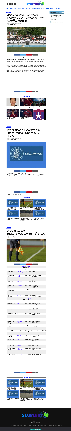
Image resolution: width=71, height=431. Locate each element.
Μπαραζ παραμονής (18, 194)
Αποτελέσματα (58, 8)
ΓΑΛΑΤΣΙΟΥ (19, 335)
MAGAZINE (42, 8)
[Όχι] (69, 428)
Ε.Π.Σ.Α (15, 8)
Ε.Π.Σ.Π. (19, 8)
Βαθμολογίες (52, 8)
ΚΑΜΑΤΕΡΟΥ (19, 291)
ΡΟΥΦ (18, 316)
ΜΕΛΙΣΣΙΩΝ (19, 295)
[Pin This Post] (29, 55)
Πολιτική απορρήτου (38, 429)
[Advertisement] (26, 83)
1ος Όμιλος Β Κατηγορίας (26, 266)
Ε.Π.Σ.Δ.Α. (23, 8)
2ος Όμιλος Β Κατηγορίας (26, 298)
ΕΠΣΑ (13, 194)
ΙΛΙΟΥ (18, 313)
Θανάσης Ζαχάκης (13, 24)
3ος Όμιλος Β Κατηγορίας (26, 327)
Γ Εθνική (11, 8)
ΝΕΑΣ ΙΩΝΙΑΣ (19, 345)
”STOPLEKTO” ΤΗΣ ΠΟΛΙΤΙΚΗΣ (35, 8)
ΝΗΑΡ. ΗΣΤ (19, 289)
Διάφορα (47, 8)
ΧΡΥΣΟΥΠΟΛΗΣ (19, 281)
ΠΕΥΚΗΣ (18, 303)
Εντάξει (32, 429)
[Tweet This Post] (23, 55)
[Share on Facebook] (17, 55)
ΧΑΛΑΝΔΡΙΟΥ (19, 278)
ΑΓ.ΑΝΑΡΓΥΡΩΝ (19, 285)
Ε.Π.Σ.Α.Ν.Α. (27, 8)
